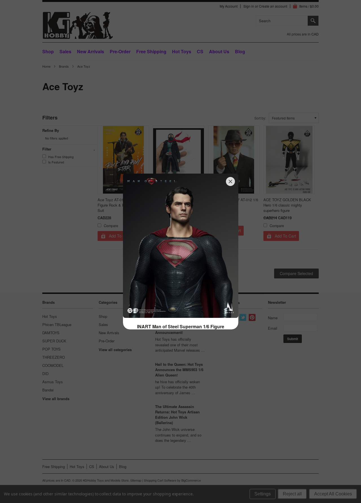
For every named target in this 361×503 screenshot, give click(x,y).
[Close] (230, 181)
